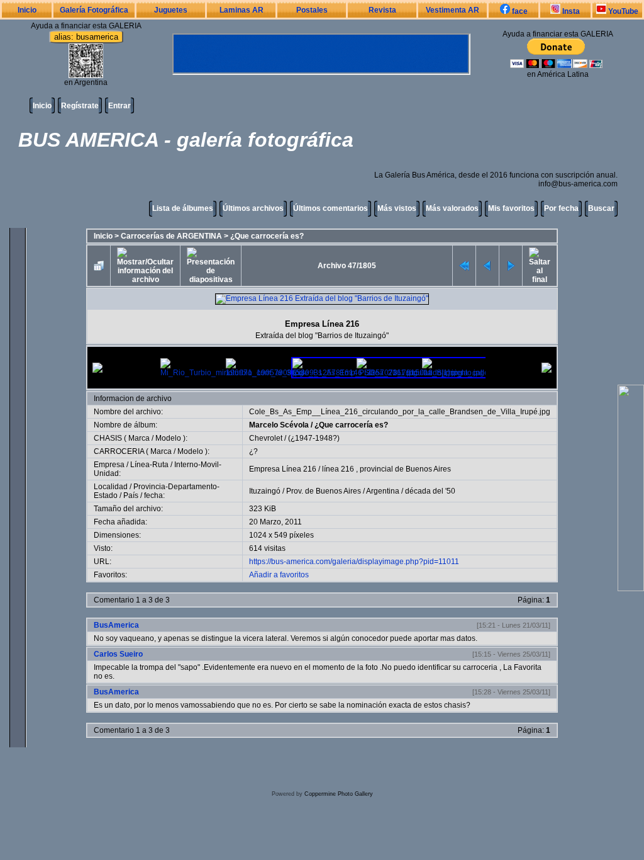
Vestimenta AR (452, 10)
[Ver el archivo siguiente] (510, 266)
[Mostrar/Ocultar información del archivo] (145, 266)
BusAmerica (116, 625)
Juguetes (170, 10)
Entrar (119, 105)
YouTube (622, 11)
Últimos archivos (253, 208)
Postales (312, 10)
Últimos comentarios (330, 208)
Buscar (601, 208)
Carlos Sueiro (118, 654)
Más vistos (396, 208)
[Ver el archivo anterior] (487, 266)
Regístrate (80, 105)
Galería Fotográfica (94, 10)
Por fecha (561, 208)
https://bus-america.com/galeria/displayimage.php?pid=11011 (354, 561)
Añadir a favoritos (279, 574)
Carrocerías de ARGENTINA (171, 236)
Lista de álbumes (182, 208)
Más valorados (452, 208)
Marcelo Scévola (279, 425)
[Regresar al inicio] (464, 266)
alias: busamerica (86, 37)
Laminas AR (241, 10)
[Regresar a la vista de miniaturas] (98, 266)
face (519, 11)
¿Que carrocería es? (267, 236)
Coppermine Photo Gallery (338, 794)
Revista (382, 10)
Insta (570, 11)
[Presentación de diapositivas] (210, 266)
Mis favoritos (511, 208)
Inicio (27, 10)
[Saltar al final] (540, 266)
